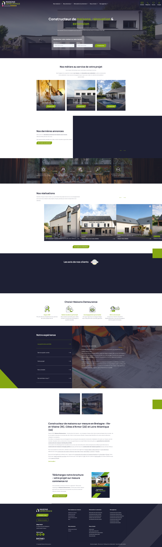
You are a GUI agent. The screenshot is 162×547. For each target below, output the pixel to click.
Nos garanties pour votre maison (96, 532)
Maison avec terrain (144, 137)
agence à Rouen (55, 458)
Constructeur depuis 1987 (94, 534)
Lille (84, 456)
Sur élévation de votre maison (95, 519)
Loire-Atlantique (105, 449)
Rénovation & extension (80, 4)
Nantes (97, 451)
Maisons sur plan (71, 514)
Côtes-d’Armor (95, 449)
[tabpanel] (99, 357)
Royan (107, 454)
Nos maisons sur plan (111, 102)
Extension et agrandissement (95, 515)
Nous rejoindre (92, 535)
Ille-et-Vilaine (88, 449)
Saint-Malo (77, 451)
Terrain (69, 530)
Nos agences (103, 4)
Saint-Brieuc (87, 451)
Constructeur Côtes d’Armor (116, 514)
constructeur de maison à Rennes (65, 451)
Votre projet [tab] (41, 361)
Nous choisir (93, 4)
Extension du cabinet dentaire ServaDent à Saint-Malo (133, 235)
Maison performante (72, 517)
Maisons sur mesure (81, 102)
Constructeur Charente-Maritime (117, 515)
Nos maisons (56, 4)
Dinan (81, 451)
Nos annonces (67, 4)
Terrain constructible (101, 137)
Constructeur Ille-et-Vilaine (115, 512)
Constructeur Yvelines (114, 520)
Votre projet (91, 529)
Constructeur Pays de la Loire (116, 517)
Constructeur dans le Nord (115, 519)
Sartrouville (97, 456)
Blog (69, 519)
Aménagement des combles (95, 514)
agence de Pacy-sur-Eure (60, 456)
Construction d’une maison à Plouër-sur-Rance (60, 238)
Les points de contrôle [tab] (44, 344)
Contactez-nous (42, 515)
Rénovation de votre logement (95, 512)
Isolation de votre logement (95, 517)
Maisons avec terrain (72, 529)
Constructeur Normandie (115, 522)
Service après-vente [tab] (43, 352)
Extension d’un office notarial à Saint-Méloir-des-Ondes (97, 235)
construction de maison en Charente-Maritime (86, 454)
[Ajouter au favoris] (112, 124)
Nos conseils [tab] (41, 370)
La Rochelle (102, 454)
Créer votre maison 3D (93, 530)
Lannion (92, 451)
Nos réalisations (71, 515)
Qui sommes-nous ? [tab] (43, 378)
